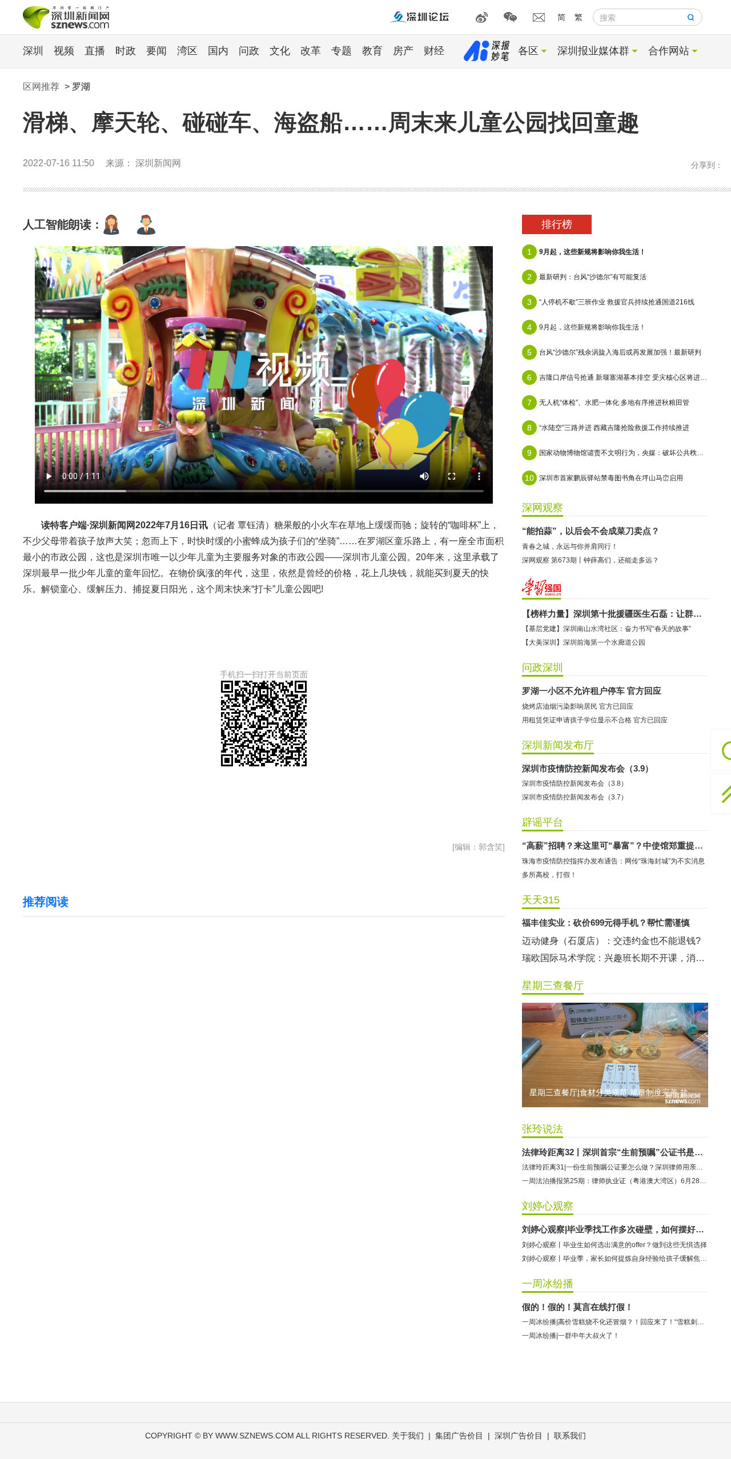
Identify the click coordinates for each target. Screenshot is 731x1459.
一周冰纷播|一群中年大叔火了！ (571, 1336)
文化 (280, 51)
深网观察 (542, 507)
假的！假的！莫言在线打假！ (577, 1307)
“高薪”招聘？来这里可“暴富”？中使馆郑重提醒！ (615, 845)
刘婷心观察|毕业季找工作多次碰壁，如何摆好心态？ (615, 1229)
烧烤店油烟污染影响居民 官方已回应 (577, 706)
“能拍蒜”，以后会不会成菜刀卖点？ (591, 531)
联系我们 (570, 1435)
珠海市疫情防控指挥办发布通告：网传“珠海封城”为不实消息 (613, 861)
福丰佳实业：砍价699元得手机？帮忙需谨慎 (606, 922)
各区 (528, 51)
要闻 (156, 51)
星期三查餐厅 (553, 985)
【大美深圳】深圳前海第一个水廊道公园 (583, 642)
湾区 (187, 51)
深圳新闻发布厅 (558, 745)
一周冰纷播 (547, 1283)
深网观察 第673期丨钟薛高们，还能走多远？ (590, 560)
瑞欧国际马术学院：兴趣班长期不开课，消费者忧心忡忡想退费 (615, 958)
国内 (218, 51)
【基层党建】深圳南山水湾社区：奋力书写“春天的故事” (606, 629)
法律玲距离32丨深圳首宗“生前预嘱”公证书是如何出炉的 (615, 1152)
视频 (64, 51)
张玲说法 (542, 1129)
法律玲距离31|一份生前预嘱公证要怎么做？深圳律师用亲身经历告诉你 (615, 1167)
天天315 (541, 900)
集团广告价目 (459, 1435)
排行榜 (556, 224)
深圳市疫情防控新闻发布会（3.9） (587, 768)
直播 (95, 51)
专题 (341, 51)
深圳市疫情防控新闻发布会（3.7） (575, 797)
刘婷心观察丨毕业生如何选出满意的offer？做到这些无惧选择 (614, 1245)
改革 (310, 51)
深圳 (33, 51)
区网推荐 (41, 86)
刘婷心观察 (547, 1206)
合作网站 (668, 51)
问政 (249, 51)
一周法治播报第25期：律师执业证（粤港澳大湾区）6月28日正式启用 (615, 1181)
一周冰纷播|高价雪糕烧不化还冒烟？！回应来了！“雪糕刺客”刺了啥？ (615, 1322)
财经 (434, 51)
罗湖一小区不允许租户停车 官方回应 (591, 691)
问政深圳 (542, 667)
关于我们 (408, 1435)
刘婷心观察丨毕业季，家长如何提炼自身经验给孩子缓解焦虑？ (615, 1259)
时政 (125, 51)
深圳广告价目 (519, 1435)
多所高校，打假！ (549, 875)
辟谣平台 (542, 822)
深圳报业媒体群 (593, 51)
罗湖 (81, 86)
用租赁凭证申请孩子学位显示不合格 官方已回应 (595, 720)
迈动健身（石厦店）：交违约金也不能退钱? (611, 941)
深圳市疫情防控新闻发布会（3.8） (575, 783)
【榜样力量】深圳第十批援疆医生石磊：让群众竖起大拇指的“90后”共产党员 (615, 613)
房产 (403, 51)
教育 (372, 51)
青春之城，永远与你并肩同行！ (570, 546)
